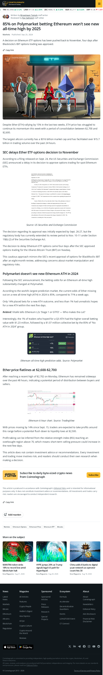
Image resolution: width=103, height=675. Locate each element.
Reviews (22, 638)
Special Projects (44, 618)
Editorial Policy (60, 488)
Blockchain (7, 623)
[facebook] (84, 647)
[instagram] (89, 647)
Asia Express (24, 616)
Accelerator (64, 601)
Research (45, 611)
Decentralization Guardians (67, 607)
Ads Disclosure (89, 614)
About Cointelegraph (89, 598)
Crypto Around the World (25, 631)
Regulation (7, 628)
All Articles (23, 596)
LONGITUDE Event (67, 618)
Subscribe (93, 475)
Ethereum (7, 614)
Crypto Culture (25, 625)
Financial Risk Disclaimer (88, 620)
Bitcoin (6, 609)
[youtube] (93, 647)
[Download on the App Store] (10, 647)
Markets (6, 34)
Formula (63, 596)
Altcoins (6, 618)
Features (23, 601)
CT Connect (64, 623)
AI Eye (22, 621)
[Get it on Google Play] (26, 647)
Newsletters (88, 604)
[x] (69, 647)
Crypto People (25, 606)
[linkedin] (74, 647)
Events (62, 614)
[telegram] (79, 647)
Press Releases (45, 605)
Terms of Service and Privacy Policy (87, 671)
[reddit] (98, 647)
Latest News (5, 598)
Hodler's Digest (25, 611)
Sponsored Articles (46, 598)
